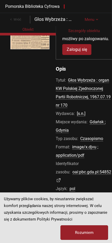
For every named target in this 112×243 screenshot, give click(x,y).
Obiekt (28, 29)
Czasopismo (91, 138)
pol (72, 188)
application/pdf (70, 155)
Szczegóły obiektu (84, 30)
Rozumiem (84, 232)
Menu (89, 19)
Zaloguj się (77, 49)
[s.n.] (81, 113)
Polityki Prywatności (54, 219)
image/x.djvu (84, 146)
